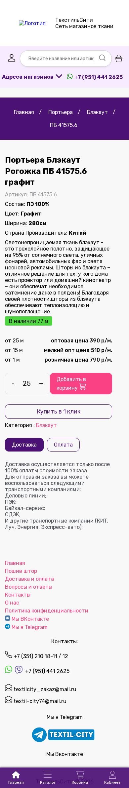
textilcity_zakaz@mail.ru (44, 689)
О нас (12, 603)
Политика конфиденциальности (46, 611)
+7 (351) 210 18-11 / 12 (40, 656)
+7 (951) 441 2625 (46, 671)
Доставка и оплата (29, 579)
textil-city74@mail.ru (39, 701)
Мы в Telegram (30, 627)
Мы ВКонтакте (30, 619)
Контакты (17, 595)
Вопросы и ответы (28, 587)
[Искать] (102, 58)
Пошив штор (21, 571)
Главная (15, 563)
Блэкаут (46, 425)
